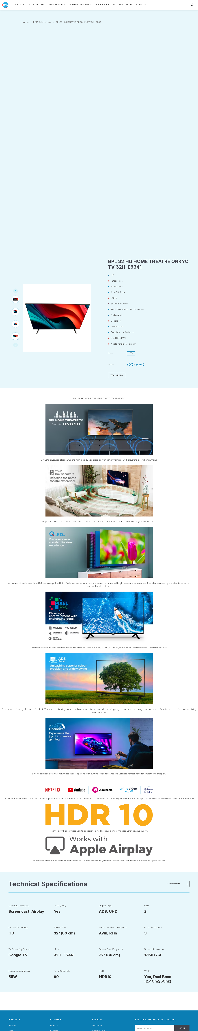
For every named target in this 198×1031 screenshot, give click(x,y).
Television (12, 1025)
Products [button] (15, 1019)
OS (131, 353)
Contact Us (97, 1025)
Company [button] (55, 1019)
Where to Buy (117, 375)
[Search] (189, 5)
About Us (54, 1025)
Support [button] (97, 1019)
